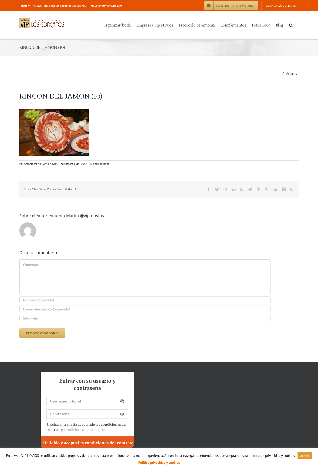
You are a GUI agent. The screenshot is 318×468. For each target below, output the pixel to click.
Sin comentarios (99, 163)
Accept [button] (304, 456)
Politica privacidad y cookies (159, 462)
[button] (291, 25)
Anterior (292, 73)
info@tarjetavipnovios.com (106, 5)
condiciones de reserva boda (87, 430)
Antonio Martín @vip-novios (41, 163)
